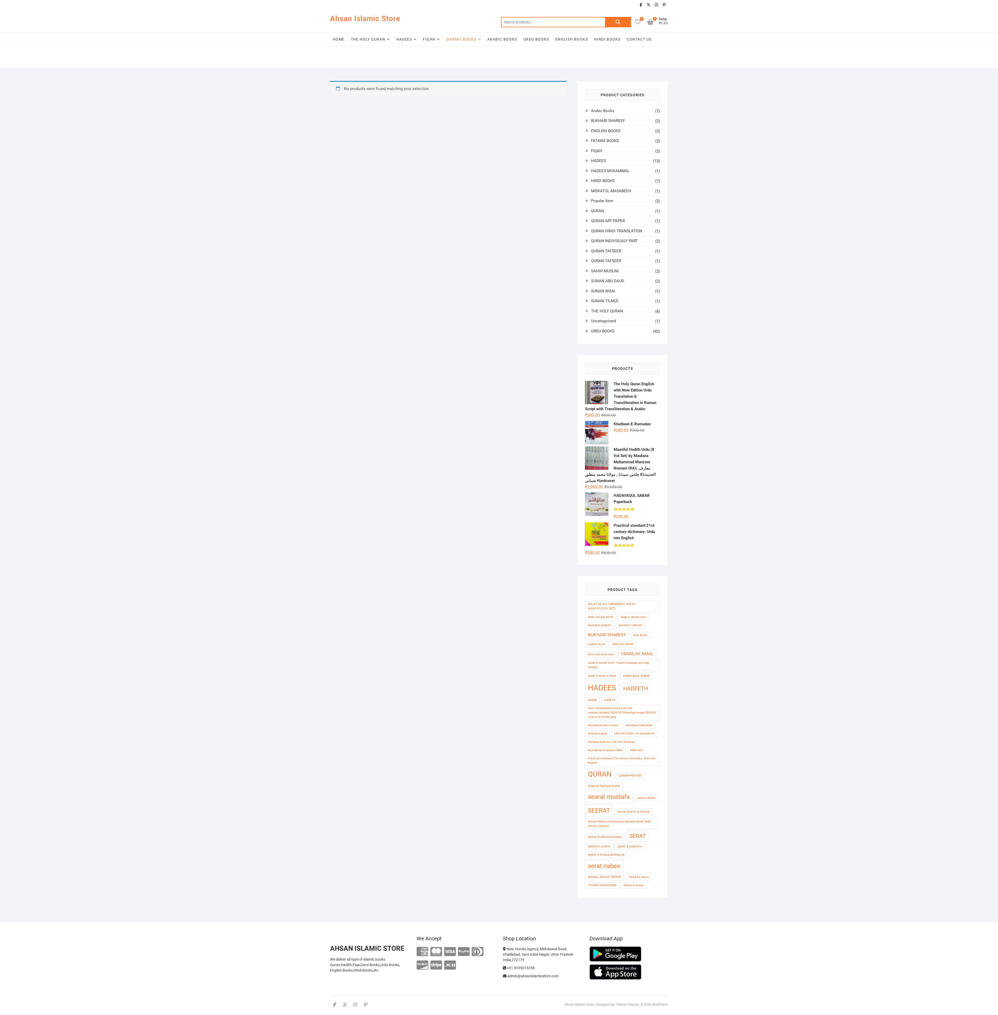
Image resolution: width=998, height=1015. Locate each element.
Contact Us (639, 39)
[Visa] (450, 952)
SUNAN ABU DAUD (607, 281)
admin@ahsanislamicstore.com (533, 976)
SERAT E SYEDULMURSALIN (606, 855)
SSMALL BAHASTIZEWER (604, 877)
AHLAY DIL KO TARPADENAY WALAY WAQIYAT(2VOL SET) (612, 606)
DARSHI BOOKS (461, 39)
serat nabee (604, 866)
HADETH (609, 700)
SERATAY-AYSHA (599, 846)
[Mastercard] (436, 952)
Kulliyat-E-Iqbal (597, 733)
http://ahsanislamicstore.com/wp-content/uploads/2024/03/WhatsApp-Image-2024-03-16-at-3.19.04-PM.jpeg (622, 712)
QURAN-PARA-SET (630, 775)
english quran (596, 644)
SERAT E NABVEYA (630, 846)
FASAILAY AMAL (637, 653)
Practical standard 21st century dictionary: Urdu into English (621, 761)
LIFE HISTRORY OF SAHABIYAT (634, 733)
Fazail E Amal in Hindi (602, 676)
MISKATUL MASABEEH (611, 191)
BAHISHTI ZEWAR (630, 625)
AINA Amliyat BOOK (601, 617)
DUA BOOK (640, 635)
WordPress (660, 1004)
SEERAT (599, 810)
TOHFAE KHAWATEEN (602, 885)
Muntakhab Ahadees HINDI (605, 750)
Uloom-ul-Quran (633, 885)
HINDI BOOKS (607, 39)
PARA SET (636, 750)
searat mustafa (609, 796)
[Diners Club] (477, 952)
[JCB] (450, 965)
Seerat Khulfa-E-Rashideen (605, 837)
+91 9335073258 (520, 968)
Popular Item (602, 200)
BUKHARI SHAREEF (608, 120)
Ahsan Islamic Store (365, 18)
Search (618, 22)
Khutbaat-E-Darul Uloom (603, 725)
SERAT (637, 836)
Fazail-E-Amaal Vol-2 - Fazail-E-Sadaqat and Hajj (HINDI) (618, 665)
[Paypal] (464, 952)
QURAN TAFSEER (606, 251)
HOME (339, 39)
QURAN (597, 211)
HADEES (404, 39)
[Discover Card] (422, 965)
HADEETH (635, 688)
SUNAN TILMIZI (605, 301)
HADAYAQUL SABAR (636, 676)
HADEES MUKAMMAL (610, 171)
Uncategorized (603, 321)
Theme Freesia (627, 1004)
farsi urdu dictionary (601, 654)
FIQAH (429, 39)
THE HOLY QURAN (368, 39)
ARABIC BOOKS (502, 39)
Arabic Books (602, 110)
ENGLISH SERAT (623, 644)
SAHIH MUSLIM (605, 271)
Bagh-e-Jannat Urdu (633, 617)
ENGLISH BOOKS (571, 39)
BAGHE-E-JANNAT (599, 625)
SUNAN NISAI (603, 291)
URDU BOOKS (536, 39)
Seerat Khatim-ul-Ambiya (633, 811)
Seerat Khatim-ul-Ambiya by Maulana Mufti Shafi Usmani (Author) (619, 824)
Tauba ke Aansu (638, 877)
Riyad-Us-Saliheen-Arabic (604, 786)
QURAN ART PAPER (608, 221)
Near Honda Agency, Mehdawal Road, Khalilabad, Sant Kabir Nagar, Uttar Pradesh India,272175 (538, 954)
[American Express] (422, 952)
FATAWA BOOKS (605, 140)
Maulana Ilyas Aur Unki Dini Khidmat (611, 742)
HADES (592, 700)
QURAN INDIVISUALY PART (614, 241)
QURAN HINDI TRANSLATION (616, 231)
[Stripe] (436, 965)
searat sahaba (646, 798)
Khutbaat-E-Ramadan (639, 725)
